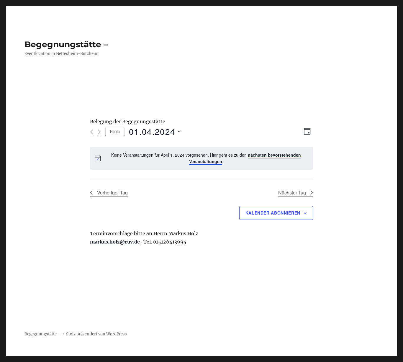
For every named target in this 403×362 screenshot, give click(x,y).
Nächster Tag (292, 192)
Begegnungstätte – (66, 44)
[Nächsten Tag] (99, 132)
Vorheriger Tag (112, 192)
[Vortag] (91, 132)
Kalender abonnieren (272, 213)
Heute (115, 131)
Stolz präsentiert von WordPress (96, 334)
